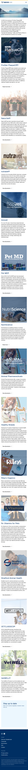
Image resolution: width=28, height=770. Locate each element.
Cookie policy (4, 755)
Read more (5, 344)
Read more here (6, 86)
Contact (3, 747)
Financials (3, 741)
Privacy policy (4, 753)
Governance (4, 743)
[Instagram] (2, 734)
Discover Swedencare (6, 739)
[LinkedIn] (4, 734)
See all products (6, 140)
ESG (2, 745)
